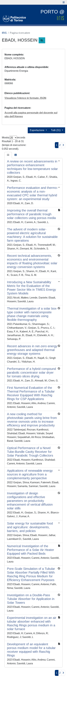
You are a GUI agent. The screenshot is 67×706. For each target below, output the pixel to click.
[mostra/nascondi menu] (63, 2)
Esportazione (37, 130)
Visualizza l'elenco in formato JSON (25, 98)
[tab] (8, 155)
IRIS (4, 33)
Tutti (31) (56, 130)
